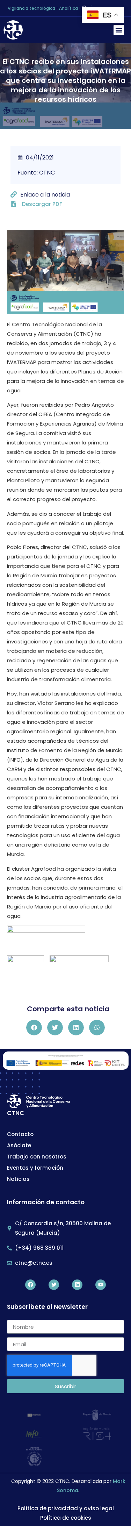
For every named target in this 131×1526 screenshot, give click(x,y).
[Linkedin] (77, 1284)
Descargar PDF (42, 204)
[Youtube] (100, 1284)
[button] (119, 30)
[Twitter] (54, 1284)
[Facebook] (30, 1284)
